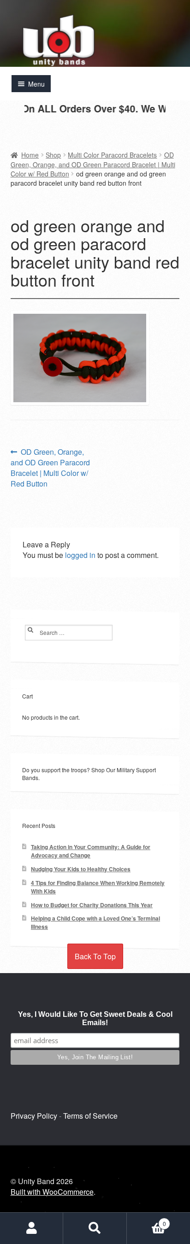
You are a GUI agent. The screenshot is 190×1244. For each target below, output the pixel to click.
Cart (146, 1220)
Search (94, 1228)
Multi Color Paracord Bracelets (112, 154)
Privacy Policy (34, 1115)
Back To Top (95, 956)
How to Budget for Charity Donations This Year (92, 905)
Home (30, 154)
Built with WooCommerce (52, 1191)
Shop (53, 154)
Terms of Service (90, 1115)
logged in (80, 555)
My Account (31, 1228)
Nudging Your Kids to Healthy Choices (81, 869)
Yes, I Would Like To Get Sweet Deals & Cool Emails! (95, 1018)
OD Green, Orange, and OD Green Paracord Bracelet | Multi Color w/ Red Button (93, 164)
